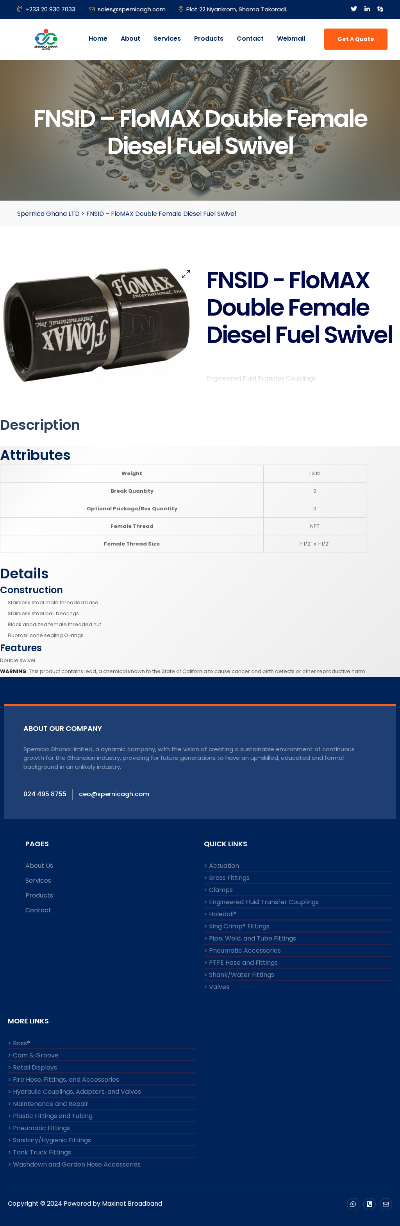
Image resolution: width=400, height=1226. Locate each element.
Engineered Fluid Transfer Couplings (261, 378)
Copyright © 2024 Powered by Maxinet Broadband (85, 1203)
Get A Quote (356, 39)
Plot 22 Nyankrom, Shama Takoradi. (236, 9)
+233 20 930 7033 (50, 9)
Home (98, 38)
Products (208, 38)
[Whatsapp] (353, 1204)
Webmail (291, 38)
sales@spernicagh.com (132, 9)
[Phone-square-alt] (369, 1204)
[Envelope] (386, 1204)
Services (167, 38)
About (130, 38)
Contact (250, 38)
